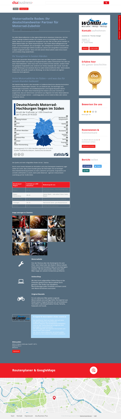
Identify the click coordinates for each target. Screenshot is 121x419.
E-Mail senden (94, 48)
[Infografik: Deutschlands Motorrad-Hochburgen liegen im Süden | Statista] (41, 128)
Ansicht (16, 9)
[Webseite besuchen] (21, 318)
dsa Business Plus (41, 416)
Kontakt (19, 416)
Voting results (24, 9)
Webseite (85, 48)
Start (12, 416)
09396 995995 (88, 42)
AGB (95, 416)
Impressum (119, 35)
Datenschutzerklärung (119, 23)
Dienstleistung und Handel (30, 30)
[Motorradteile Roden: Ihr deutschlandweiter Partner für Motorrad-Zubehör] (21, 222)
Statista (46, 162)
